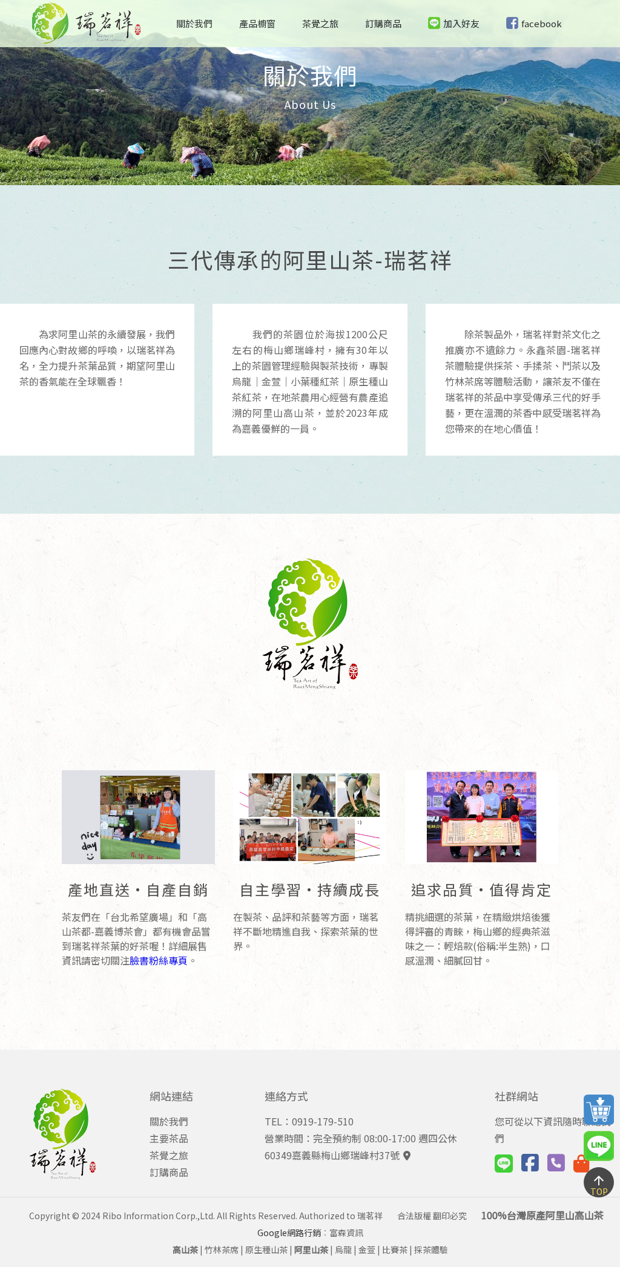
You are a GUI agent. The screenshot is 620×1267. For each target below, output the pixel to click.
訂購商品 (383, 23)
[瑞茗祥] (86, 40)
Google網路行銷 (289, 1232)
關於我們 (194, 23)
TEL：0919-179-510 (309, 1121)
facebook (541, 23)
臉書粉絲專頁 (159, 960)
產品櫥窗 (257, 23)
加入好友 (461, 23)
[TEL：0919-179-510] (556, 1161)
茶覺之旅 (320, 23)
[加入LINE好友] (504, 1166)
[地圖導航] (405, 1155)
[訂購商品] (581, 1162)
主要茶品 (169, 1138)
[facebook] (530, 1166)
